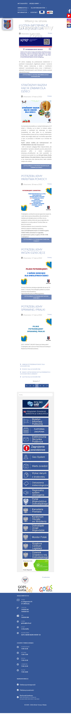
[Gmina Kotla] (7, 24)
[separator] (34, 3)
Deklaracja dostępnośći (27, 685)
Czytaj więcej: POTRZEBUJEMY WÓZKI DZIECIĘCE (36, 297)
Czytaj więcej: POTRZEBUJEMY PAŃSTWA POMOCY (36, 240)
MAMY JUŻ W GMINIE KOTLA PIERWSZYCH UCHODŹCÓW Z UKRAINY (35, 373)
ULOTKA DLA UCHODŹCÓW (31, 377)
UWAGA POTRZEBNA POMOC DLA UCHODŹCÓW (32, 365)
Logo (1, 17)
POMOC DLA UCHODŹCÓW (31, 369)
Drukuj (49, 96)
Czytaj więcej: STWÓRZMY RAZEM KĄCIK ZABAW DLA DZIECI (36, 166)
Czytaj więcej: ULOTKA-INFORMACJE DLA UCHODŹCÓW (35, 75)
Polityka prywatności (27, 690)
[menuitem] (23, 3)
